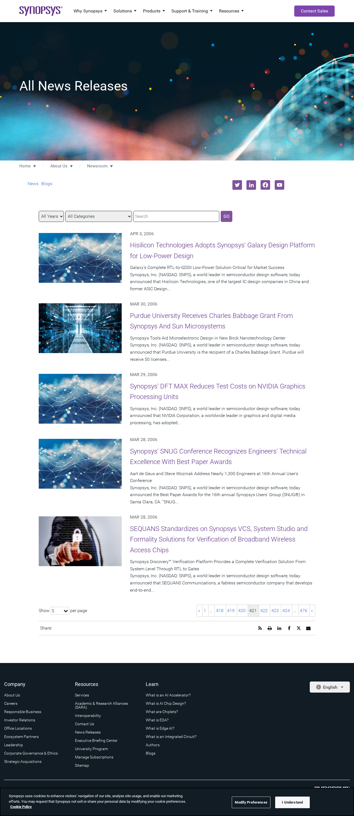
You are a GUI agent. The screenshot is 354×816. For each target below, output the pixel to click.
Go (226, 216)
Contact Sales (314, 11)
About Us (58, 166)
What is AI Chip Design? (166, 703)
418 (219, 610)
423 (275, 610)
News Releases (88, 732)
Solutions (122, 11)
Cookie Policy (21, 807)
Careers (10, 703)
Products (151, 11)
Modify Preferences (251, 802)
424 (286, 610)
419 (231, 610)
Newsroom (97, 166)
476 (303, 610)
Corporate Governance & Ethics (31, 753)
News (33, 183)
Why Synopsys (88, 11)
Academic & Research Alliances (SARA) (101, 705)
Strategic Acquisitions (22, 761)
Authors (153, 745)
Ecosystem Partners (21, 736)
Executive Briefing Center (96, 740)
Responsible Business (22, 711)
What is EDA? (157, 720)
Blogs (46, 183)
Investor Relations (19, 720)
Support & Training (189, 11)
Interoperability (88, 715)
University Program (91, 749)
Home (25, 166)
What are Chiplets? (162, 711)
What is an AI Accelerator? (168, 695)
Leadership (13, 745)
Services (82, 695)
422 (264, 610)
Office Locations (18, 728)
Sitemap (82, 765)
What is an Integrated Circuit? (171, 736)
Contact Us (84, 724)
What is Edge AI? (160, 728)
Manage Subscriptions (94, 757)
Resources (229, 11)
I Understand (292, 802)
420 (242, 610)
